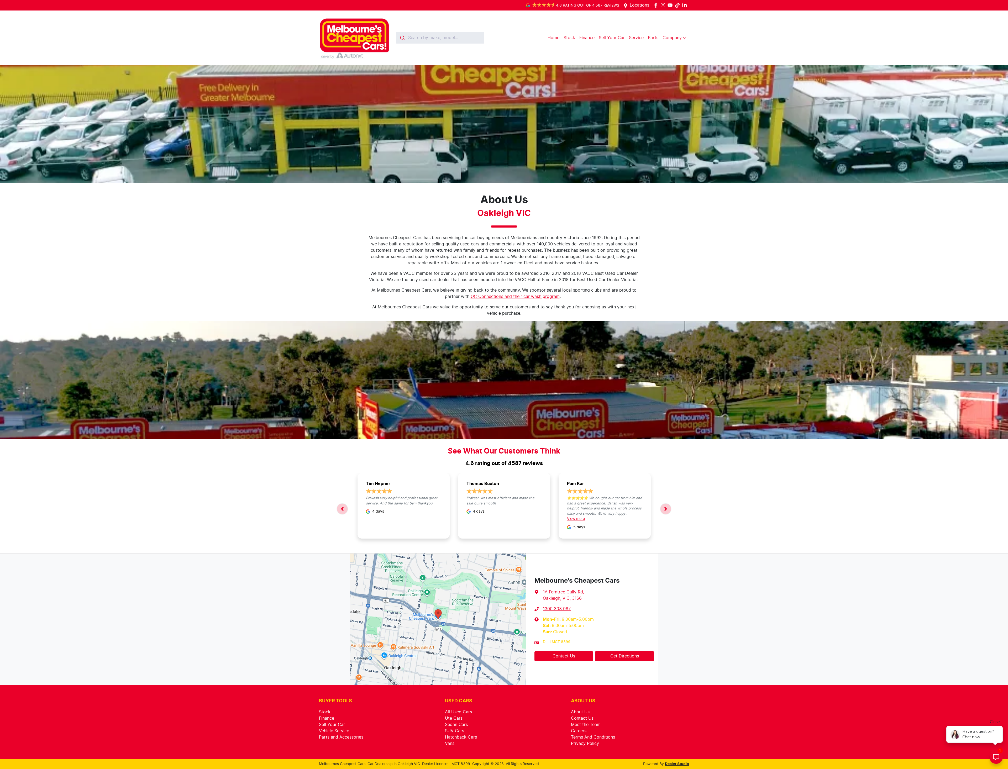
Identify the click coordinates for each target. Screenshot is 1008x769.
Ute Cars (454, 718)
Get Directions (624, 656)
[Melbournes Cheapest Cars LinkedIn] (685, 5)
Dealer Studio (677, 764)
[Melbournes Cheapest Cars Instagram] (664, 5)
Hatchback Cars (461, 737)
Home (553, 38)
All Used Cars (458, 712)
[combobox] (440, 38)
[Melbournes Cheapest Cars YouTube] (671, 5)
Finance (587, 38)
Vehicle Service (334, 731)
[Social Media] (678, 5)
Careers (578, 731)
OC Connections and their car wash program (515, 296)
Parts (653, 38)
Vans (449, 743)
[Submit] (402, 38)
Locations (639, 5)
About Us (580, 712)
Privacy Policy (585, 743)
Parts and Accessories (341, 737)
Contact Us (564, 656)
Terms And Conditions (593, 737)
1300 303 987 (557, 609)
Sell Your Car (612, 38)
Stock (569, 38)
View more (576, 519)
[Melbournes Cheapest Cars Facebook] (656, 5)
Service (636, 38)
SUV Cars (454, 731)
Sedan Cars (456, 725)
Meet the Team (586, 725)
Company (672, 38)
